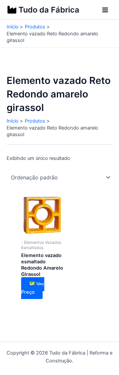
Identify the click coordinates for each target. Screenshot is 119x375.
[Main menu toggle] (105, 10)
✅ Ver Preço (32, 288)
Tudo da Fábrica (49, 10)
